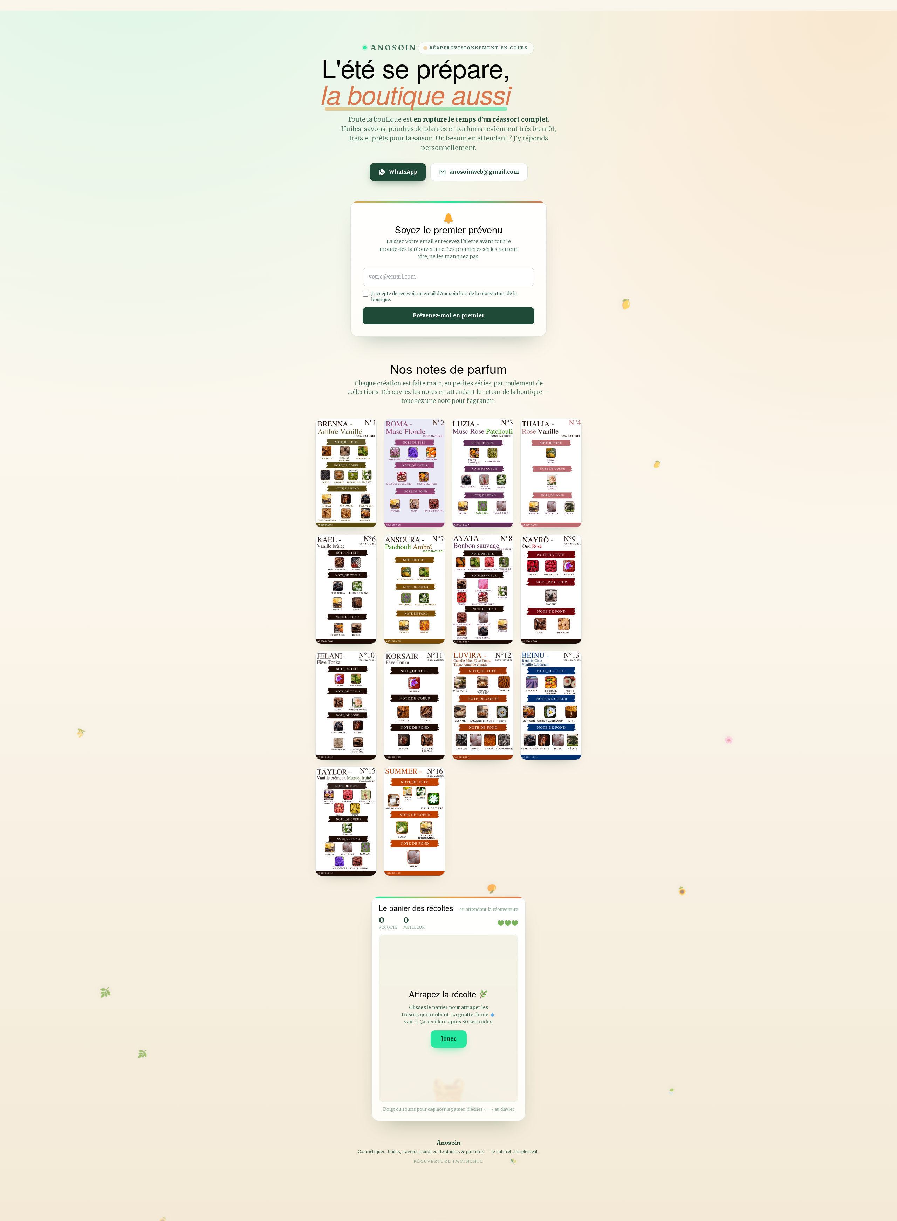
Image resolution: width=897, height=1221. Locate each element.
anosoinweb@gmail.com (484, 172)
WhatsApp (403, 172)
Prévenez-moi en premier (449, 315)
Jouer (448, 1038)
